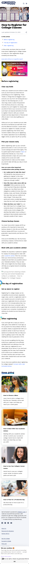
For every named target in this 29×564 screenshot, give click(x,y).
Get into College (6, 538)
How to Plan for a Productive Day (14, 499)
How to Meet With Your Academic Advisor (14, 430)
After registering (8, 45)
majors (23, 151)
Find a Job (4, 543)
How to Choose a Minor (10, 395)
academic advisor (10, 256)
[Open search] (24, 3)
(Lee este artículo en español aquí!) (12, 59)
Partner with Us (5, 533)
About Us (4, 528)
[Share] (26, 32)
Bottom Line (21, 512)
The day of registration (10, 42)
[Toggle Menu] (26, 3)
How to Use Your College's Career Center (14, 467)
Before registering (9, 39)
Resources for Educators (8, 531)
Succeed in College (6, 541)
